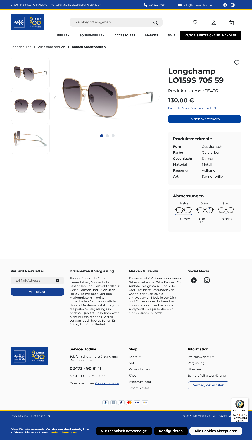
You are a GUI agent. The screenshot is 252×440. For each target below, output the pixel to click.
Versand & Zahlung (143, 369)
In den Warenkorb (205, 119)
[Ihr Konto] (214, 22)
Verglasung (196, 363)
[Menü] (246, 400)
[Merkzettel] (195, 21)
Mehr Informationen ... (66, 432)
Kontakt (135, 357)
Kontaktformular (107, 383)
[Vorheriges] (55, 98)
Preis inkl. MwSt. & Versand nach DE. (193, 108)
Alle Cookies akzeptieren (216, 431)
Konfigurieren (171, 431)
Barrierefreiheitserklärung (207, 375)
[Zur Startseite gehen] (27, 22)
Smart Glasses (139, 388)
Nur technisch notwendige (124, 431)
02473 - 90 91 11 (85, 368)
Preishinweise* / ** (201, 357)
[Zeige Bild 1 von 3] (101, 135)
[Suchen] (156, 22)
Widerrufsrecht (140, 382)
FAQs (132, 375)
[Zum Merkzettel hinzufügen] (237, 62)
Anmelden (37, 291)
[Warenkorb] (231, 22)
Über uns (194, 369)
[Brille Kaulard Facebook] (225, 5)
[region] (86, 106)
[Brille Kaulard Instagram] (232, 5)
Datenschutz (40, 416)
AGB (132, 363)
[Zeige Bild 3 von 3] (113, 135)
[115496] (107, 97)
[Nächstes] (160, 98)
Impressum (19, 416)
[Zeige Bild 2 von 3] (107, 135)
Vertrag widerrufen (208, 385)
